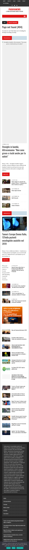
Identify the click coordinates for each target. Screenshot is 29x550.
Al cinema (5, 510)
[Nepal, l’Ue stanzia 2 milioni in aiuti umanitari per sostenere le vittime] (6, 404)
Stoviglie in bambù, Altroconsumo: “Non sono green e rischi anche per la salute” (14, 151)
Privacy (23, 1)
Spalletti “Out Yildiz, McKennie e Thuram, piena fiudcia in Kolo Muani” (19, 431)
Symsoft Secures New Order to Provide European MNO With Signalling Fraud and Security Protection (18, 269)
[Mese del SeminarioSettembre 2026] (6, 333)
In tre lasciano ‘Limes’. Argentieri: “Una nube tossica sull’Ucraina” (19, 286)
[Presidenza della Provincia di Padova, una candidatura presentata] (6, 340)
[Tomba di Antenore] (6, 207)
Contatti (9, 1)
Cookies (19, 1)
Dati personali (6, 3)
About (4, 1)
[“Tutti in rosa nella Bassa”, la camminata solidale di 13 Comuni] (6, 294)
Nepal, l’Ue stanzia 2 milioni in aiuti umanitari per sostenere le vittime (19, 401)
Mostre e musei (6, 507)
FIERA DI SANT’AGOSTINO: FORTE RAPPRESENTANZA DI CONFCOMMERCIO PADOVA (18, 346)
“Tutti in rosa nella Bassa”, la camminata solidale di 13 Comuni (18, 294)
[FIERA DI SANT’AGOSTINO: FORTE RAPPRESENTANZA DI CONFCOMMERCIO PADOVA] (6, 348)
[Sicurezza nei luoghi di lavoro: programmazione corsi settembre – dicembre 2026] (6, 355)
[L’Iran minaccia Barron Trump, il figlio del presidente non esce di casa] (6, 396)
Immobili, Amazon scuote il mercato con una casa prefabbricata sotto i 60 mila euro (19, 417)
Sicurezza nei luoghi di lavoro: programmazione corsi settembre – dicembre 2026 (19, 354)
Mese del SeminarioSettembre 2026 (19, 330)
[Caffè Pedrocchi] (6, 199)
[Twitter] (14, 5)
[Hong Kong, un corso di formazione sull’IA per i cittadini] (6, 426)
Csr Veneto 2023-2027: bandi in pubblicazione (18, 368)
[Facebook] (12, 5)
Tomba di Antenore (15, 205)
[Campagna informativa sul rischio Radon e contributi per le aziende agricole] (6, 363)
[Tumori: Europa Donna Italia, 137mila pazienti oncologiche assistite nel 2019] (14, 229)
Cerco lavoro (6, 513)
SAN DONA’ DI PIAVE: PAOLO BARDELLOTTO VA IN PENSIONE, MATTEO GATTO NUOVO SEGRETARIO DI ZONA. (19, 377)
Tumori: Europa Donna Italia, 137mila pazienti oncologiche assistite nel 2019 (14, 238)
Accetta (8, 548)
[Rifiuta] (27, 545)
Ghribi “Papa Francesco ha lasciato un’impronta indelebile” (19, 301)
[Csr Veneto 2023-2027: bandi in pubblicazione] (6, 370)
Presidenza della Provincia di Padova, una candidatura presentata (19, 338)
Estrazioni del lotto (7, 501)
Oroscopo (5, 504)
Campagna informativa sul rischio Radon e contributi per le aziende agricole (19, 361)
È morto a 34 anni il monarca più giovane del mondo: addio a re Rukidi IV (18, 387)
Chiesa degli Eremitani (16, 190)
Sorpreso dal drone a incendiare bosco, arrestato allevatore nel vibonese (18, 410)
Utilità (5, 498)
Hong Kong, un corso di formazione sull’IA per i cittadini (19, 424)
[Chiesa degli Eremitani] (6, 192)
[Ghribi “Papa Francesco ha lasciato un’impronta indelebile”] (6, 302)
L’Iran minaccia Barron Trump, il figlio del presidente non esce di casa (18, 395)
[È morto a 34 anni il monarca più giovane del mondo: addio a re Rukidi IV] (6, 389)
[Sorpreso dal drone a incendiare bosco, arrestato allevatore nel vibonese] (6, 411)
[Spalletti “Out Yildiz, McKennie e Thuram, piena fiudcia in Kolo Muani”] (6, 434)
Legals (14, 1)
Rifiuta (13, 548)
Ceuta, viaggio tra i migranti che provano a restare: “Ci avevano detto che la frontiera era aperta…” (19, 183)
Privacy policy (20, 548)
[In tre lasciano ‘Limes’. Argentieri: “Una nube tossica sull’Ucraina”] (6, 287)
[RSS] (17, 5)
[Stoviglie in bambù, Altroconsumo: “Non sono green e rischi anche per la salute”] (14, 142)
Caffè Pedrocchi (15, 198)
